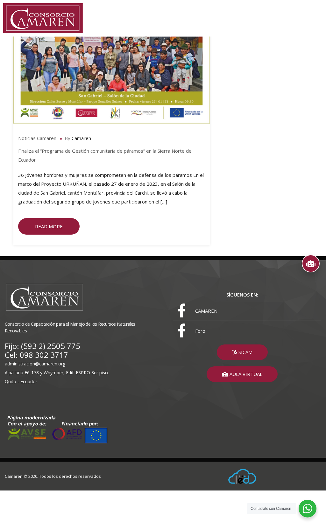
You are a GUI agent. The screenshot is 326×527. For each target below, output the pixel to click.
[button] (242, 352)
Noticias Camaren (37, 138)
